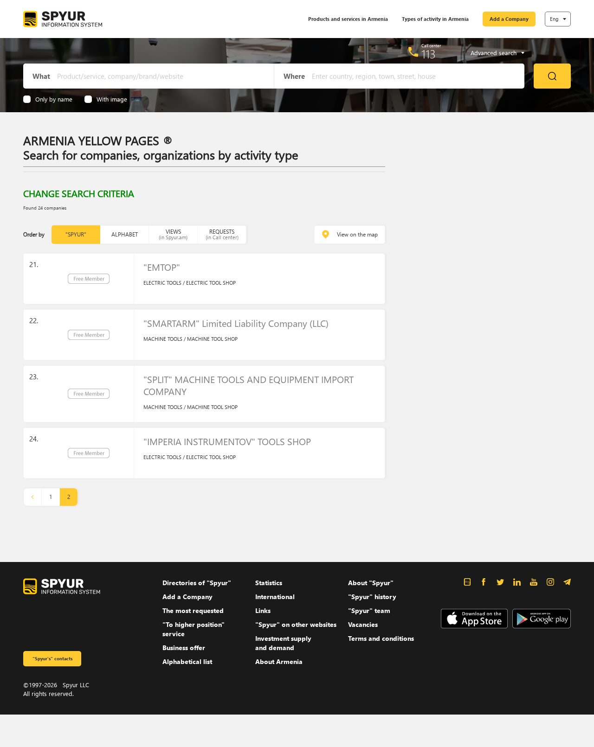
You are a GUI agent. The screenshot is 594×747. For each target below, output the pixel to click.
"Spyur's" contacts (52, 658)
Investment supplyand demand (283, 643)
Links (263, 610)
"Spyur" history (372, 596)
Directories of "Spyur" (196, 582)
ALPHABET (124, 234)
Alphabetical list (187, 661)
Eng (554, 19)
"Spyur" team (369, 610)
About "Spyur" (371, 582)
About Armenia (279, 661)
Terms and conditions (381, 638)
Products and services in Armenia (348, 19)
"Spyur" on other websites (295, 624)
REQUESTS (222, 234)
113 (428, 53)
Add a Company (509, 19)
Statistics (268, 582)
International (275, 596)
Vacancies (363, 624)
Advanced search (494, 53)
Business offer (183, 647)
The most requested (193, 610)
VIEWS (173, 234)
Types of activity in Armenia (435, 19)
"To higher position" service (193, 629)
